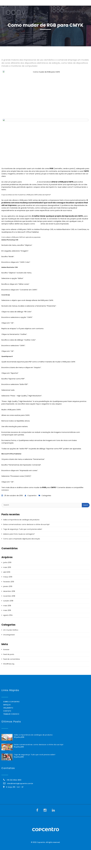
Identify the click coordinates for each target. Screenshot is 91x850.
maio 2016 (7, 610)
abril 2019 (6, 572)
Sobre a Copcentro (11, 702)
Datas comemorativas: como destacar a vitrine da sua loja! (26, 524)
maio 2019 (7, 567)
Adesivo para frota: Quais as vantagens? (19, 534)
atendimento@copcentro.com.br (20, 783)
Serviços (7, 705)
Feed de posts (8, 654)
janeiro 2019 (7, 586)
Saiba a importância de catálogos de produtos (21, 520)
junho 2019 (7, 562)
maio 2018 (7, 605)
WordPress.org (8, 664)
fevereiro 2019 (8, 582)
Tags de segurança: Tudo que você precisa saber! (22, 529)
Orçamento (8, 708)
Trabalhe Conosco (11, 714)
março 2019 (7, 577)
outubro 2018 (8, 601)
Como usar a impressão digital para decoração (21, 539)
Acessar (6, 649)
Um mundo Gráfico (59, 495)
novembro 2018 (9, 596)
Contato (7, 711)
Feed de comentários (11, 659)
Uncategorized (9, 635)
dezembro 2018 (9, 591)
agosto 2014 (8, 615)
